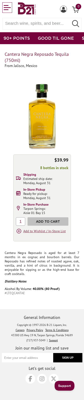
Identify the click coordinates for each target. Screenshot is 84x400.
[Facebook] (30, 379)
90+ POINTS (17, 38)
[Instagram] (42, 379)
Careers (20, 330)
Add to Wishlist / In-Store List (44, 231)
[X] (54, 379)
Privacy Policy (35, 330)
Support (53, 340)
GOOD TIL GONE (56, 38)
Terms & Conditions (57, 330)
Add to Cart (48, 221)
